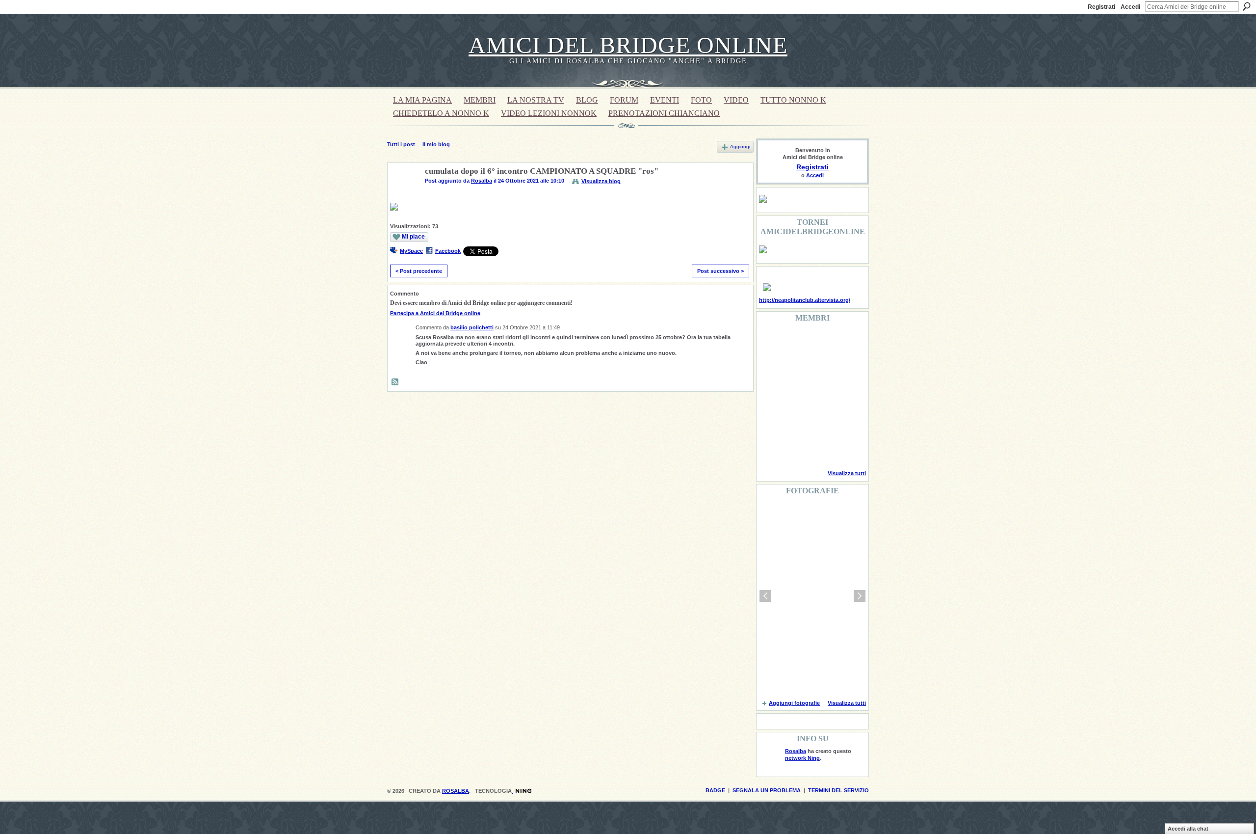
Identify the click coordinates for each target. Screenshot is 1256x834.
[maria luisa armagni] (796, 448)
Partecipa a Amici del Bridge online (435, 313)
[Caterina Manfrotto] (771, 422)
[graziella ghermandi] (821, 448)
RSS (395, 382)
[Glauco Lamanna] (796, 395)
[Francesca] (771, 369)
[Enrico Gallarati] (821, 342)
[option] (812, 596)
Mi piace (413, 236)
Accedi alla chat (1188, 829)
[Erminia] (796, 422)
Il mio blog (436, 144)
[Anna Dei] (846, 395)
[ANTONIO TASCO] (821, 395)
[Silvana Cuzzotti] (846, 422)
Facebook (448, 251)
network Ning (802, 758)
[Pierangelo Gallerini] (821, 369)
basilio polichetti (472, 327)
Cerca (1247, 6)
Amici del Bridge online (628, 45)
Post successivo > (720, 271)
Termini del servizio (838, 790)
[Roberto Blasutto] (771, 448)
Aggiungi (740, 146)
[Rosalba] (403, 194)
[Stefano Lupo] (846, 342)
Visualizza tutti (847, 473)
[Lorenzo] (846, 448)
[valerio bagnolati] (821, 422)
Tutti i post (401, 144)
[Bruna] (796, 342)
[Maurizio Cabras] (846, 369)
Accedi (1130, 6)
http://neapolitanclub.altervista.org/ (804, 300)
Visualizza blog (601, 181)
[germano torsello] (771, 395)
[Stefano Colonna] (771, 342)
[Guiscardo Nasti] (796, 369)
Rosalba (481, 181)
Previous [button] (765, 596)
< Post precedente (418, 271)
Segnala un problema (767, 790)
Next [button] (859, 596)
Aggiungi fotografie (794, 703)
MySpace (411, 251)
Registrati (1101, 6)
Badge (715, 790)
